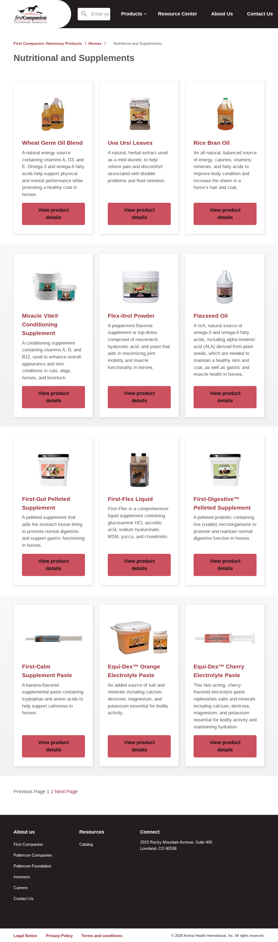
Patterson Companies (33, 855)
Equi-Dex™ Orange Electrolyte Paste (134, 671)
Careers (21, 887)
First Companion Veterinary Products (48, 43)
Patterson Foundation (32, 866)
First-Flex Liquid (130, 499)
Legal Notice (25, 935)
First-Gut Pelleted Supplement (46, 503)
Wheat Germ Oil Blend (52, 143)
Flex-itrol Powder (131, 316)
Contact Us (24, 898)
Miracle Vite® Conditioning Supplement (40, 324)
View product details (53, 213)
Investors (22, 877)
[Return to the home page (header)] (30, 14)
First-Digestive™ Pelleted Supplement (222, 503)
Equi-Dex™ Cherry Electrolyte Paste (219, 671)
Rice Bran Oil (212, 143)
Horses (95, 43)
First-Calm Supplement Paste (47, 671)
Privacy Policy (59, 935)
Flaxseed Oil (211, 316)
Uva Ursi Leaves (130, 143)
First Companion (28, 844)
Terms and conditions (101, 935)
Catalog (86, 844)
